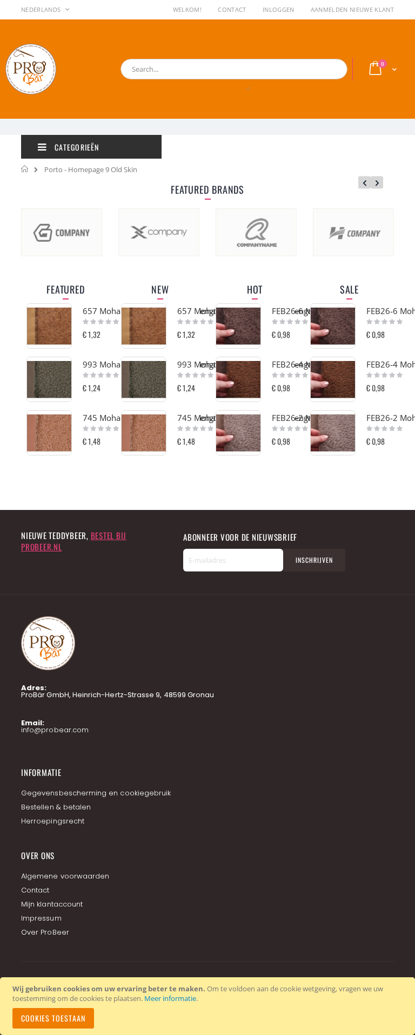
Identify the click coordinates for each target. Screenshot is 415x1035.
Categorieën (75, 147)
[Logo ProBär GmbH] (51, 69)
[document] (209, 1006)
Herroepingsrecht (52, 821)
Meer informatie (170, 998)
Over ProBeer (45, 932)
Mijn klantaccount (52, 904)
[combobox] (234, 69)
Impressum (41, 918)
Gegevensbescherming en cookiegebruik (96, 793)
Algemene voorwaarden (65, 876)
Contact (232, 9)
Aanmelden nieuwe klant (352, 9)
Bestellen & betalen (56, 807)
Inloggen (278, 9)
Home (25, 169)
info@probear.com (55, 730)
